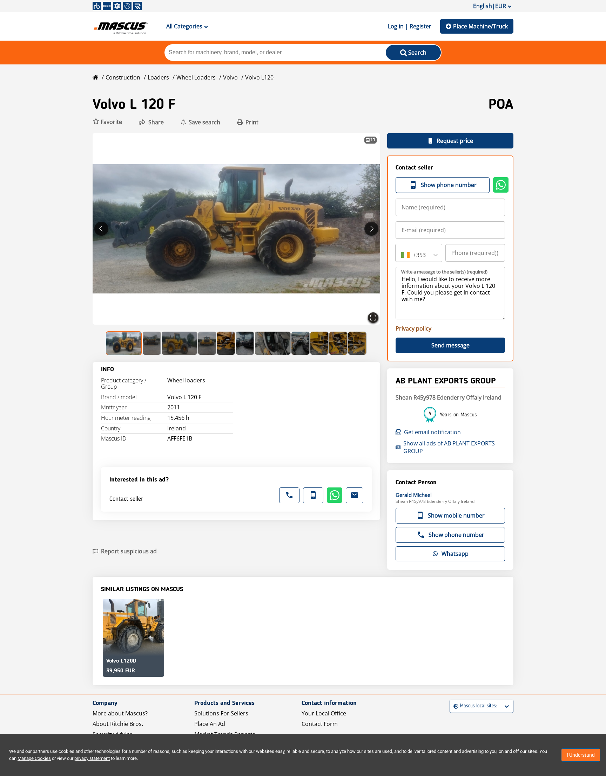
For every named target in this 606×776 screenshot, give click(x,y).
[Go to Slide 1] (124, 343)
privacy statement (92, 758)
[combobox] (402, 255)
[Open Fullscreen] (373, 317)
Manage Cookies (34, 758)
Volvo (230, 77)
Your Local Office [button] (324, 713)
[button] (107, 122)
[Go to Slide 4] (207, 343)
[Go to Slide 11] (357, 343)
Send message (450, 345)
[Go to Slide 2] (152, 343)
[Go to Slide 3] (179, 343)
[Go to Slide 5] (226, 343)
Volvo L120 (259, 77)
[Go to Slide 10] (338, 343)
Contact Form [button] (320, 724)
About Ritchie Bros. (118, 724)
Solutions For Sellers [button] (221, 713)
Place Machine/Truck (480, 26)
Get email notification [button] (432, 432)
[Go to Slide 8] (300, 343)
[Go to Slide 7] (273, 343)
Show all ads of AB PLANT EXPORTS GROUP (449, 447)
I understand (581, 755)
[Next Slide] (371, 229)
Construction (123, 77)
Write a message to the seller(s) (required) (444, 272)
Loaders (158, 77)
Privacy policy (413, 328)
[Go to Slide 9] (319, 343)
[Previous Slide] (101, 229)
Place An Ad (209, 724)
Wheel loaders (196, 77)
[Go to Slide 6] (245, 343)
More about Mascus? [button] (120, 713)
